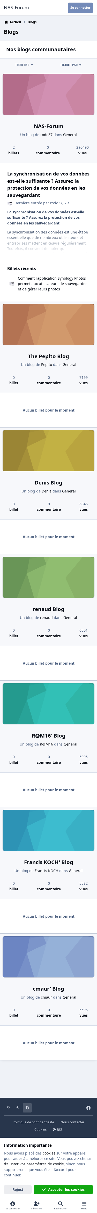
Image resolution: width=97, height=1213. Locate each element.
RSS (59, 1129)
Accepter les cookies (66, 1189)
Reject (17, 1189)
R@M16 (46, 744)
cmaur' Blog (48, 988)
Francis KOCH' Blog (48, 862)
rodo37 (46, 134)
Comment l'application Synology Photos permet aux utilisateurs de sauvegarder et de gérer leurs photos (52, 284)
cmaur (46, 997)
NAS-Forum (48, 126)
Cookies (40, 1129)
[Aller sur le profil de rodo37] (9, 203)
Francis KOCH (46, 870)
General (70, 134)
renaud (46, 617)
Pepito (46, 364)
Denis (46, 491)
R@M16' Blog (48, 735)
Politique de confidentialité (33, 1122)
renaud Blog (48, 609)
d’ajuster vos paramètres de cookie (34, 1163)
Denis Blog (48, 482)
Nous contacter (72, 1122)
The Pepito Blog (48, 356)
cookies (49, 1153)
